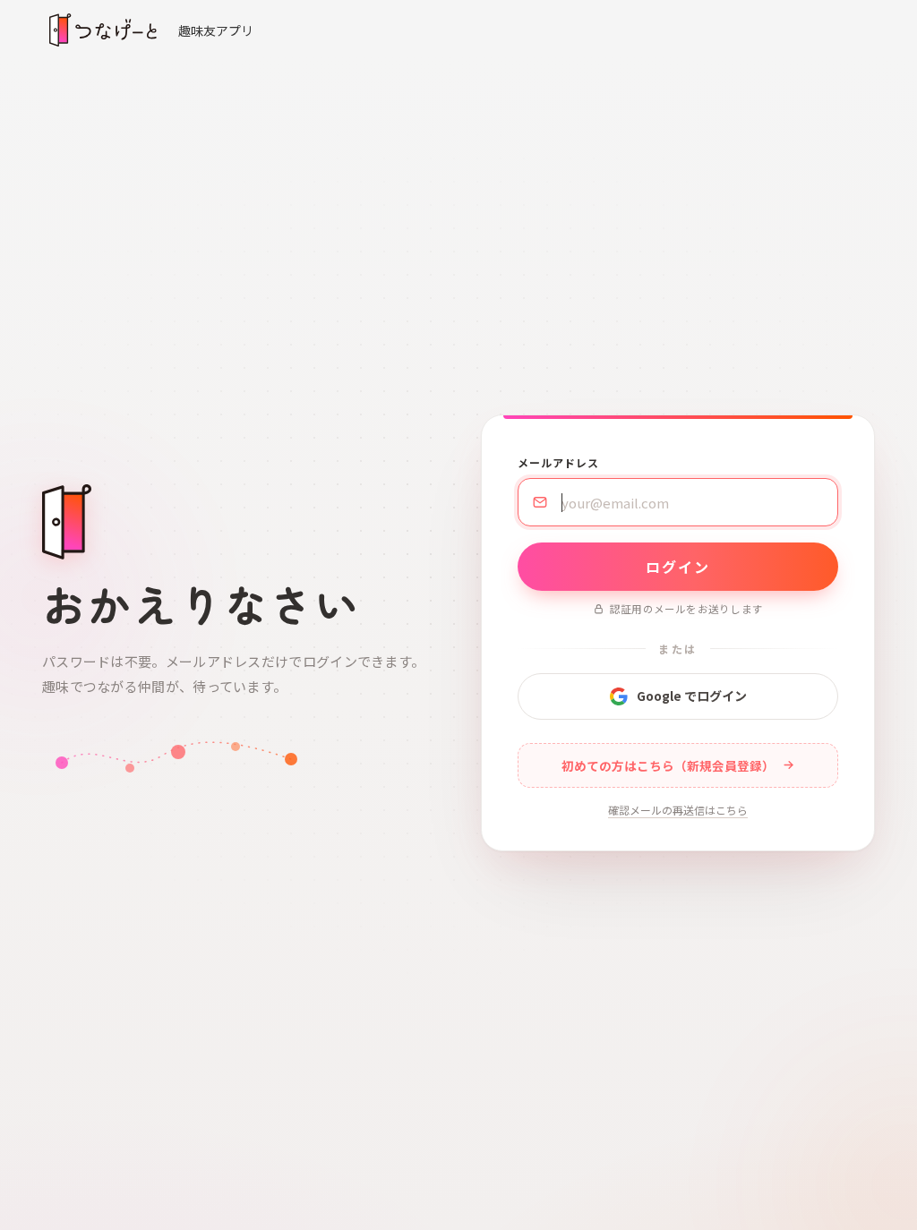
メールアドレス (558, 462)
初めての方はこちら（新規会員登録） (668, 765)
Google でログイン (692, 696)
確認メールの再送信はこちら (678, 809)
